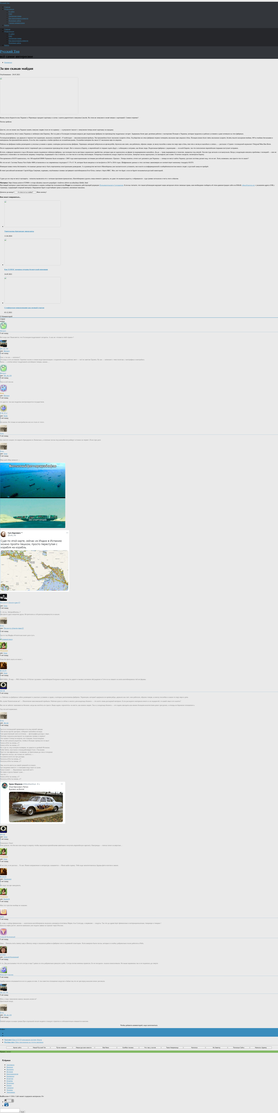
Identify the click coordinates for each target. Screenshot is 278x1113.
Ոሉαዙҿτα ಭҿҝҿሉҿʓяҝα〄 (14, 628)
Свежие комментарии (17, 23)
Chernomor (7, 879)
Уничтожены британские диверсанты (19, 231)
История (10, 1071)
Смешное (10, 1087)
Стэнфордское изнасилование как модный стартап (24, 307)
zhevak (6, 723)
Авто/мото (10, 1065)
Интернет (10, 1069)
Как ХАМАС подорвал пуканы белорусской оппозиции (26, 269)
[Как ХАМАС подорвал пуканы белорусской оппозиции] (32, 265)
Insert (22, 1112)
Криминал (8, 62)
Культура (10, 1078)
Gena (5, 453)
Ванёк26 (6, 899)
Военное (10, 1067)
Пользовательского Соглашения (111, 185)
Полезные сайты (15, 20)
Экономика (11, 1092)
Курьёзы (10, 1081)
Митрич (7, 351)
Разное (9, 1085)
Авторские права (15, 16)
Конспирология (12, 1074)
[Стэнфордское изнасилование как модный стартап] (32, 303)
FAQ (10, 14)
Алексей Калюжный (11, 957)
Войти (6, 25)
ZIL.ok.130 (8, 375)
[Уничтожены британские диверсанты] (32, 226)
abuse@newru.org (248, 185)
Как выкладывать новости (18, 18)
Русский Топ (4, 3)
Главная (7, 7)
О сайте (11, 11)
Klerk (5, 416)
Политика (10, 1083)
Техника (10, 1090)
